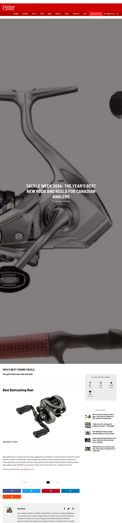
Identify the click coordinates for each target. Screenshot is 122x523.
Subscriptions (96, 14)
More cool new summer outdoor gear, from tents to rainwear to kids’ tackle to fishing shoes (103, 416)
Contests (76, 14)
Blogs (67, 14)
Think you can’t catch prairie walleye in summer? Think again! (103, 425)
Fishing (16, 14)
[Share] (12, 491)
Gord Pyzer (58, 201)
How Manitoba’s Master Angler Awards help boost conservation (103, 433)
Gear (42, 14)
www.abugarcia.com (27, 469)
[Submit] (12, 497)
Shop (85, 14)
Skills (34, 14)
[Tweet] (31, 491)
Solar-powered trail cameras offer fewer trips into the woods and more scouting (104, 440)
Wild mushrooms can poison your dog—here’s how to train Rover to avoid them (104, 449)
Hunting (25, 14)
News (49, 14)
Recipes (58, 14)
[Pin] (51, 491)
